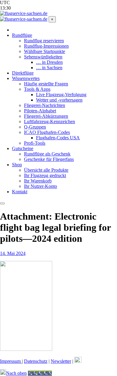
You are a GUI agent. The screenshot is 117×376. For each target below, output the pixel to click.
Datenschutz (35, 361)
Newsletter (61, 361)
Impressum (11, 361)
